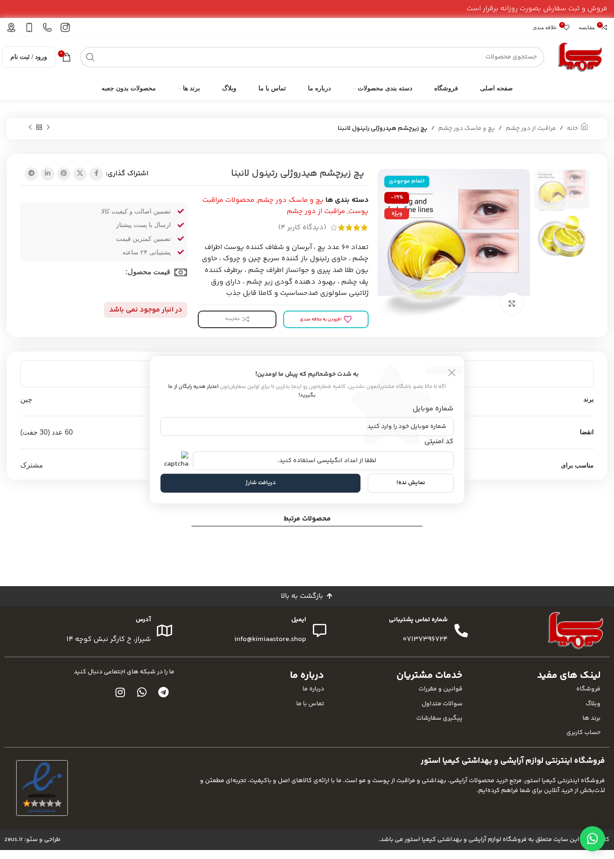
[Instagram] (120, 692)
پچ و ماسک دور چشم (466, 129)
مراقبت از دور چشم (531, 129)
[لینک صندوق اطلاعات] (65, 27)
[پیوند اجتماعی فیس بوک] (96, 174)
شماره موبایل (433, 408)
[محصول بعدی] (30, 127)
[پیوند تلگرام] (31, 174)
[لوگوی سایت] (580, 56)
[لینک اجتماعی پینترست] (64, 174)
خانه (572, 129)
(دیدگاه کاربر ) (302, 227)
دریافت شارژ (260, 482)
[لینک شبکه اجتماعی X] (80, 174)
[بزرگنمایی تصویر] (512, 303)
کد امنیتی (439, 441)
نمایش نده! (410, 482)
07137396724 (425, 639)
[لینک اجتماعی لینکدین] (47, 174)
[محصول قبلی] (48, 127)
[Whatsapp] (142, 692)
